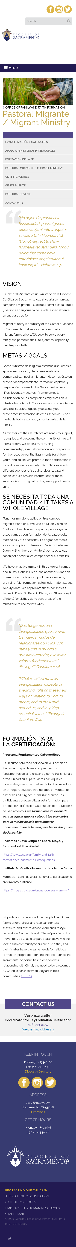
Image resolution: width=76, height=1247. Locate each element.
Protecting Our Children (26, 1190)
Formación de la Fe (19, 159)
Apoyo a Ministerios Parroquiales (30, 150)
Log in (9, 1238)
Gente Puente (15, 185)
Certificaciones (17, 176)
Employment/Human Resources (32, 1208)
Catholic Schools (20, 1202)
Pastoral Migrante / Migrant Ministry (34, 168)
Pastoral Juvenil (18, 194)
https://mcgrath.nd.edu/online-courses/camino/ (36, 890)
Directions (38, 1112)
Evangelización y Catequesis (26, 142)
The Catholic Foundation (27, 1196)
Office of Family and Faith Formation (35, 107)
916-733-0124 (38, 1025)
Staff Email (15, 1214)
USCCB (26, 976)
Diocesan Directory (38, 1071)
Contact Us (14, 203)
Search (69, 20)
